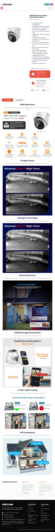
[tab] (7, 100)
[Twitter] (50, 4)
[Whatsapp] (45, 4)
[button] (2, 8)
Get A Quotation (41, 80)
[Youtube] (52, 4)
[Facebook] (47, 4)
